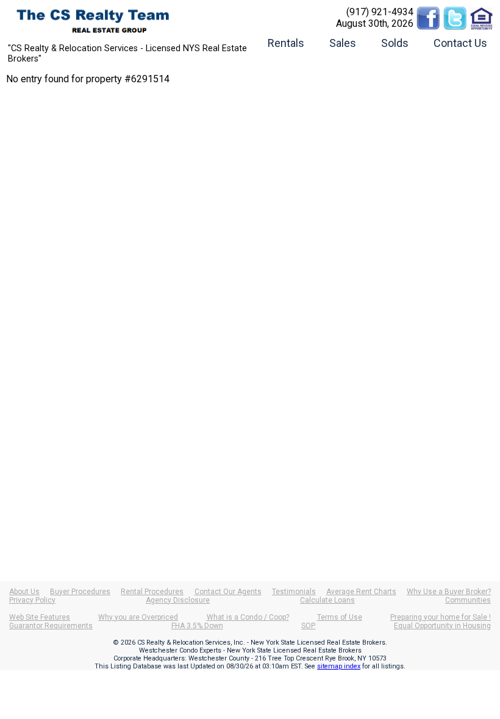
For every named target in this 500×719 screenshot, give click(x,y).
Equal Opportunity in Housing (442, 626)
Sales (342, 43)
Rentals (286, 43)
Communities (468, 600)
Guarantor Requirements (51, 626)
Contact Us (460, 43)
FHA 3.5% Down (197, 626)
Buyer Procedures (80, 591)
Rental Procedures (152, 591)
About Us (24, 591)
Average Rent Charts (361, 591)
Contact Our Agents (228, 591)
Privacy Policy (32, 600)
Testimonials (294, 591)
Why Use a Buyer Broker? (449, 591)
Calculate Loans (327, 600)
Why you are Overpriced (138, 617)
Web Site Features (39, 617)
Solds (395, 43)
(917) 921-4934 (379, 12)
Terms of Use (339, 617)
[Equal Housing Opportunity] (482, 12)
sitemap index (338, 666)
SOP (308, 626)
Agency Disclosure (178, 600)
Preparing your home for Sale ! (440, 617)
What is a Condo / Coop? (248, 617)
